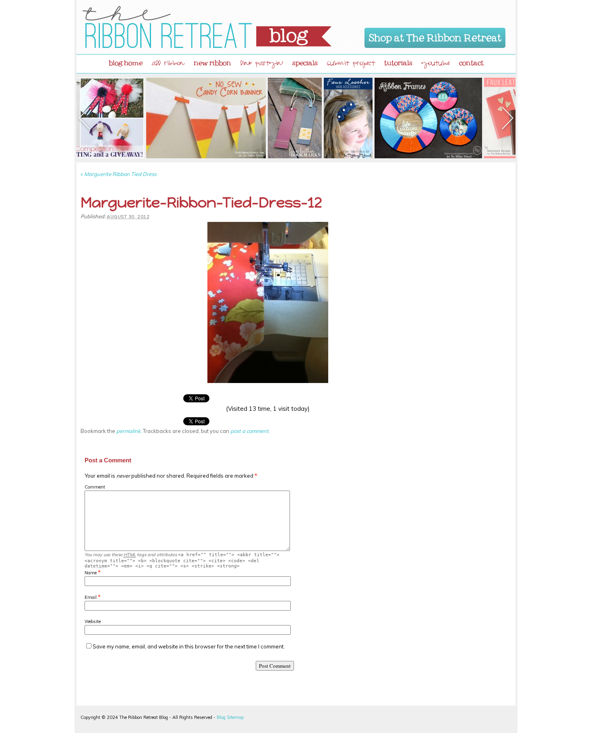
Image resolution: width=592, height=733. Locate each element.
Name (91, 573)
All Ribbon (168, 64)
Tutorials (398, 61)
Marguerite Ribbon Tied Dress (118, 174)
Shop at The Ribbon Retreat (435, 36)
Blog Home (126, 61)
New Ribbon (212, 61)
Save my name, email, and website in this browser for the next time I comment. (189, 646)
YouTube (436, 64)
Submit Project (351, 64)
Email (91, 597)
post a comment (249, 431)
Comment (95, 487)
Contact (471, 61)
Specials (305, 61)
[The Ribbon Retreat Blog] (207, 27)
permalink (128, 431)
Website (93, 621)
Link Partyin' (261, 64)
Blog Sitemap (230, 717)
